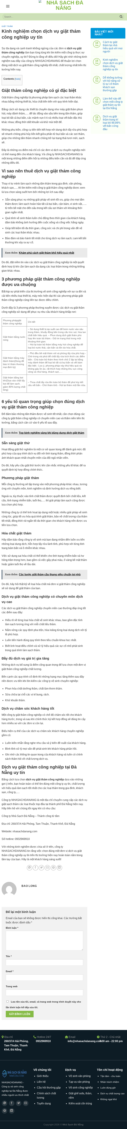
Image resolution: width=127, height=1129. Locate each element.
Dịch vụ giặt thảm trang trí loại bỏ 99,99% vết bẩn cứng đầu (111, 123)
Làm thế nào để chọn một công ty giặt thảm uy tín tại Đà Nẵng (113, 103)
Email (9, 971)
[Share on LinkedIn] (59, 867)
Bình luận (12, 928)
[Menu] (7, 6)
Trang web (12, 986)
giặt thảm (7, 26)
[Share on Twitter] (41, 867)
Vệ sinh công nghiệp (81, 1087)
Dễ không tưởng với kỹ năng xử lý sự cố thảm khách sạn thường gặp (112, 84)
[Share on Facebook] (35, 867)
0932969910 (43, 1041)
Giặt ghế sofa (76, 1093)
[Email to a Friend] (47, 867)
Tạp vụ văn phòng (79, 1081)
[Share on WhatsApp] (29, 867)
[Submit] (121, 17)
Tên (9, 956)
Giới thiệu (42, 1076)
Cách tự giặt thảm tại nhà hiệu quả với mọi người (113, 47)
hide (17, 79)
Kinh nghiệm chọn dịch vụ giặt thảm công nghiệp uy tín (113, 64)
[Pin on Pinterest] (53, 867)
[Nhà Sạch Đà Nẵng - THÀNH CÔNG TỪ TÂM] (63, 6)
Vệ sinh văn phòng (80, 1076)
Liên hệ (41, 1081)
